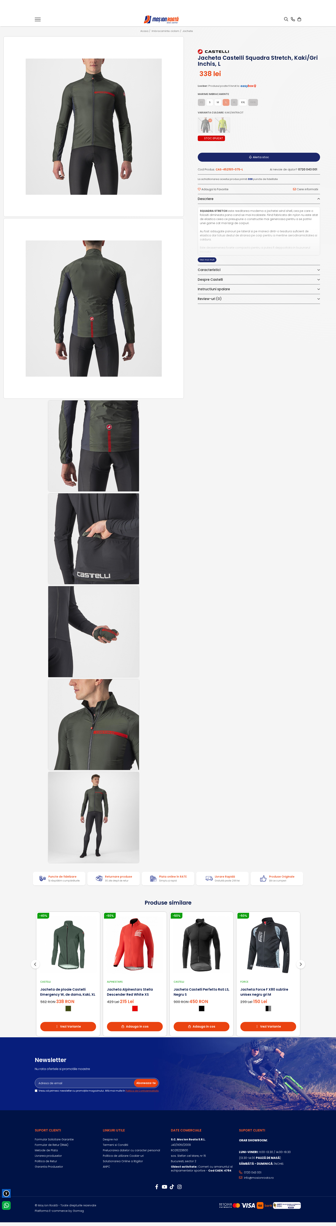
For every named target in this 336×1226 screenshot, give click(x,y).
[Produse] (38, 21)
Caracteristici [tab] (209, 269)
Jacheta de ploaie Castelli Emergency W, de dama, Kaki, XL (67, 992)
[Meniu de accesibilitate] (6, 1193)
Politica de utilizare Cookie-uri (123, 1156)
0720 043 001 (252, 1172)
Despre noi (110, 1139)
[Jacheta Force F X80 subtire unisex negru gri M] (268, 945)
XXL (243, 102)
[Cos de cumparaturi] (299, 19)
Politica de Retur (46, 1161)
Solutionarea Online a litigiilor (123, 1161)
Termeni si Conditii (115, 1145)
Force (244, 982)
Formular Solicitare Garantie (54, 1139)
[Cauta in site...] (286, 19)
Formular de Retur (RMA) (51, 1145)
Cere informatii (307, 189)
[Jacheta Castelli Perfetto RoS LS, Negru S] (201, 945)
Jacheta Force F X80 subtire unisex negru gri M (264, 992)
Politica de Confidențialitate (142, 1090)
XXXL (253, 102)
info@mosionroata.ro (258, 1178)
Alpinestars (115, 982)
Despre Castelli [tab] (210, 279)
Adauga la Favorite (214, 189)
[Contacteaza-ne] (293, 19)
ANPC (106, 1167)
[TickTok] (171, 1187)
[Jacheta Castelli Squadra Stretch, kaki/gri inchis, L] (94, 127)
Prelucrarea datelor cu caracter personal (131, 1150)
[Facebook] (156, 1187)
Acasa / (145, 31)
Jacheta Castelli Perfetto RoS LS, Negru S (201, 992)
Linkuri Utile (114, 1130)
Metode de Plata (46, 1150)
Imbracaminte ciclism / (167, 31)
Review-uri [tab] (210, 298)
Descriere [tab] (206, 198)
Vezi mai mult (207, 259)
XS (201, 102)
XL (234, 102)
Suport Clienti (48, 1130)
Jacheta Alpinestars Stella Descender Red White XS (130, 992)
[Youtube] (164, 1187)
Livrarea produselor (48, 1156)
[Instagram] (179, 1187)
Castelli (45, 982)
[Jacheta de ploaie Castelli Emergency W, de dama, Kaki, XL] (68, 945)
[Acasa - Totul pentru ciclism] (161, 19)
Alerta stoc (261, 157)
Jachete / (189, 31)
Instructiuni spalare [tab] (214, 289)
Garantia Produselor (49, 1167)
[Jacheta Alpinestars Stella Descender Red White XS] (135, 945)
